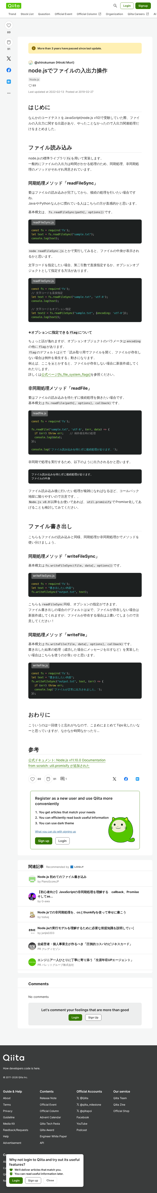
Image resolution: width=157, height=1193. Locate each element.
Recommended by (58, 866)
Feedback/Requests (15, 1130)
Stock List (27, 14)
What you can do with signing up (55, 831)
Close (50, 1180)
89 (9, 32)
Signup (143, 5)
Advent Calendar (50, 1117)
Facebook (83, 1117)
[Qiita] (13, 6)
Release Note (48, 1098)
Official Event (63, 14)
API (42, 1142)
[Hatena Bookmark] (9, 81)
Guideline (9, 1117)
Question (44, 14)
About (7, 1098)
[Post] (9, 58)
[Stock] (9, 42)
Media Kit (9, 1123)
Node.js (34, 79)
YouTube (82, 1123)
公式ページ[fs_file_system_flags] (66, 374)
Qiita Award (47, 1130)
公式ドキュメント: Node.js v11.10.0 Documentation (66, 760)
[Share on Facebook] (9, 70)
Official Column (89, 14)
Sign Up (93, 1017)
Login (127, 5)
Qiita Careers (138, 14)
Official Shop (121, 1111)
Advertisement (12, 1142)
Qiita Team (120, 1098)
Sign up (33, 1180)
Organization (114, 14)
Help (6, 1136)
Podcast (82, 1130)
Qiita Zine (119, 1104)
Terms (7, 1104)
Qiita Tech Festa (50, 1123)
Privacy (7, 1111)
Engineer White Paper (53, 1136)
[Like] (9, 25)
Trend (12, 14)
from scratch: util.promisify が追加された (59, 766)
